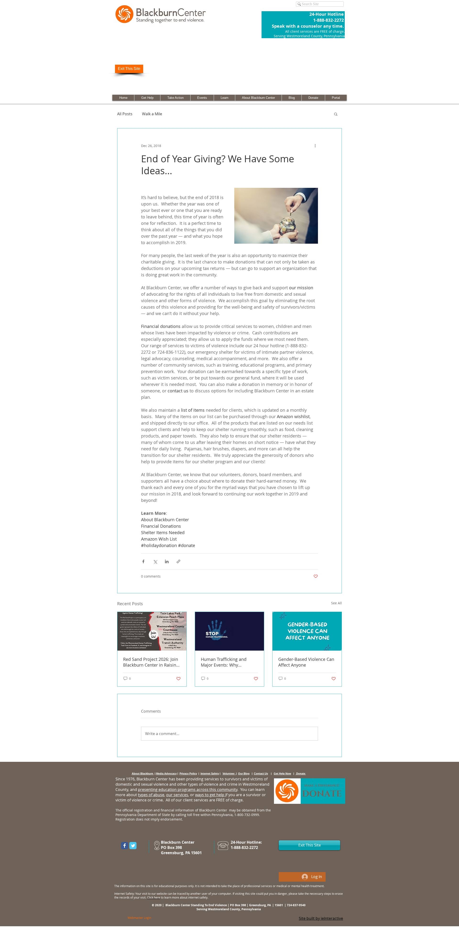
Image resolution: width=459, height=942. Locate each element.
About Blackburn (143, 773)
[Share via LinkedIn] (166, 561)
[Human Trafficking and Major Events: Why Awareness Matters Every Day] (229, 631)
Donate (300, 773)
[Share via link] (178, 561)
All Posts (124, 113)
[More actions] (315, 145)
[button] (335, 114)
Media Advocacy (166, 773)
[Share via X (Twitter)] (155, 561)
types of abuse (151, 794)
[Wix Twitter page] (133, 845)
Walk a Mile (152, 113)
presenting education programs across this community (187, 789)
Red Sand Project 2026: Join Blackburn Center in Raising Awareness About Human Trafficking (151, 662)
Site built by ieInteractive (321, 918)
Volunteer (229, 773)
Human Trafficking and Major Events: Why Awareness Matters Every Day (226, 662)
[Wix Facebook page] (124, 845)
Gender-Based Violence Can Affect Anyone (306, 662)
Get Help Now (282, 773)
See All (336, 603)
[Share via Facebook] (143, 561)
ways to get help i (210, 794)
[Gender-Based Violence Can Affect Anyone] (307, 631)
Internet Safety (210, 773)
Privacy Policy (188, 773)
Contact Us (261, 773)
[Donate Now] (309, 791)
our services (177, 794)
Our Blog (244, 773)
